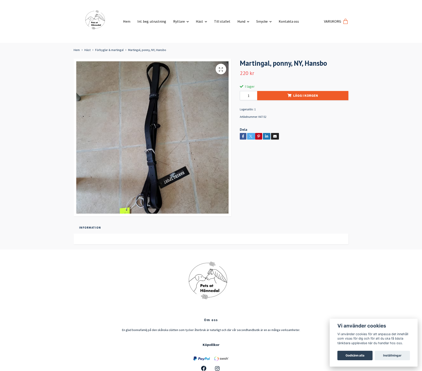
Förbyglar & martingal (109, 50)
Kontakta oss (289, 21)
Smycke (262, 21)
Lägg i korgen (305, 95)
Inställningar (392, 355)
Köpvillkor (211, 344)
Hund (241, 21)
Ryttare (179, 21)
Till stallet (222, 21)
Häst (199, 21)
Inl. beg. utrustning (151, 21)
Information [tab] (90, 227)
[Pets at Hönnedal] (97, 19)
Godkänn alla (355, 355)
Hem (126, 21)
